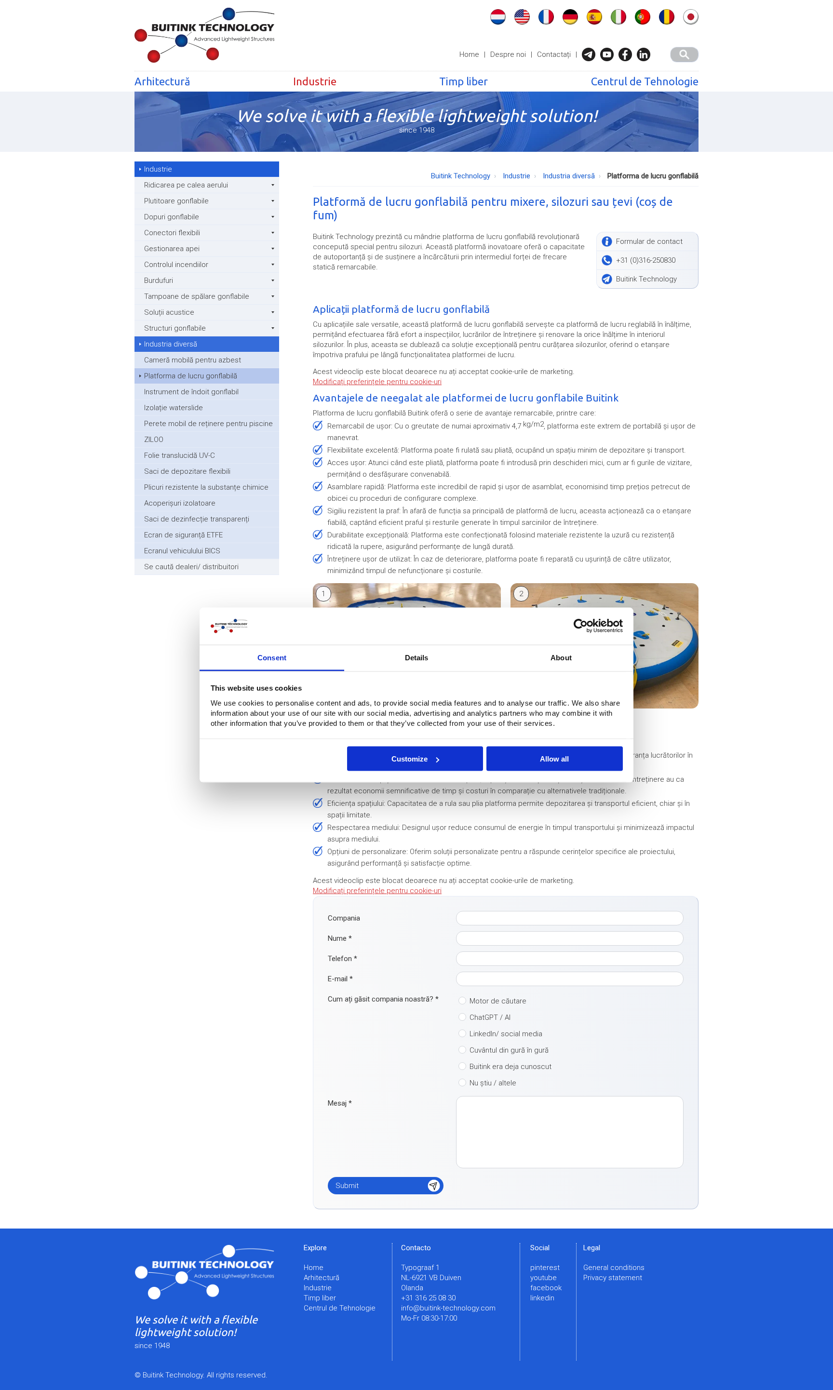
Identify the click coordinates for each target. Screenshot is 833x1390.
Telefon (342, 958)
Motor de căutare (498, 1001)
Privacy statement (612, 1277)
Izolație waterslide (173, 407)
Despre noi (508, 54)
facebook (546, 1287)
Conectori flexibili (172, 232)
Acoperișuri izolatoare (179, 503)
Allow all (554, 759)
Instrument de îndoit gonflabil (191, 392)
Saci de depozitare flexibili (187, 471)
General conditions (614, 1267)
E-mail (340, 979)
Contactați (554, 54)
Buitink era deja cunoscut (510, 1066)
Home (469, 54)
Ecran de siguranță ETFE (183, 535)
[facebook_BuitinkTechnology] (627, 54)
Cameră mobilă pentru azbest (192, 360)
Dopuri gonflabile (171, 217)
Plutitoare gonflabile (176, 201)
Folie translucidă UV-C (179, 455)
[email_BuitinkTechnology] (591, 54)
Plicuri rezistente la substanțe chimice (206, 487)
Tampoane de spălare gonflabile (196, 296)
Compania (344, 918)
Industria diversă (170, 344)
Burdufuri (158, 280)
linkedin (542, 1298)
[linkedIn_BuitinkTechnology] (646, 54)
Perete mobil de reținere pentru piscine (208, 423)
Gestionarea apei (172, 248)
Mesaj (340, 1103)
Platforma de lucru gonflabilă (190, 376)
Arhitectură (162, 81)
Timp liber (463, 81)
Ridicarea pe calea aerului (186, 185)
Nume (340, 938)
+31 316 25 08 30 (428, 1298)
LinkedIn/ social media (506, 1033)
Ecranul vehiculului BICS (182, 551)
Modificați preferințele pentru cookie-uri (377, 381)
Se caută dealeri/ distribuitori (191, 566)
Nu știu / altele (493, 1083)
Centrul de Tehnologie (645, 81)
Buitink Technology (460, 176)
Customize (409, 759)
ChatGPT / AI (490, 1017)
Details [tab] (417, 657)
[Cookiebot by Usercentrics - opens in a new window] (580, 626)
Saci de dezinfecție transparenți (196, 519)
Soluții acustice (169, 312)
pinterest (545, 1267)
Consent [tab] (271, 657)
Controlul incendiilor (176, 264)
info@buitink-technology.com (448, 1308)
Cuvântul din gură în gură (509, 1050)
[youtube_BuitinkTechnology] (609, 54)
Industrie (314, 81)
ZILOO (153, 439)
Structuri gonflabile (175, 328)
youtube (543, 1277)
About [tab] (561, 657)
